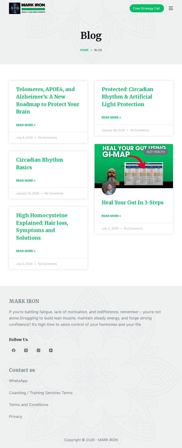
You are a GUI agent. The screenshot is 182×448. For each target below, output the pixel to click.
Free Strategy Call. (146, 8)
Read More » (26, 125)
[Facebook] (13, 350)
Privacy (15, 416)
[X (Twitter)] (26, 350)
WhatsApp (18, 380)
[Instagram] (38, 350)
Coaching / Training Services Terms (41, 392)
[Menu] (171, 8)
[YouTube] (50, 350)
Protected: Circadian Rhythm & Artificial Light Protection (127, 96)
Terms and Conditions (28, 404)
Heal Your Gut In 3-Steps (133, 202)
